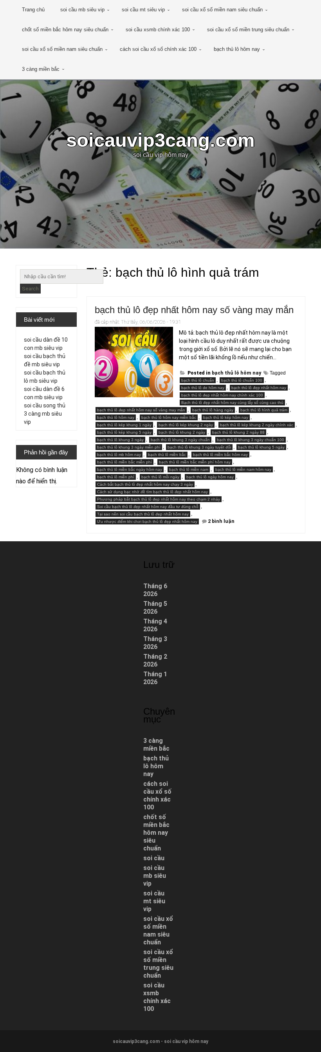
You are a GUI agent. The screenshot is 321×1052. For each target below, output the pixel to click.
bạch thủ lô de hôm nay (202, 387)
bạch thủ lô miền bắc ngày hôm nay (129, 469)
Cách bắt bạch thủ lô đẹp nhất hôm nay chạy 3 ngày (145, 484)
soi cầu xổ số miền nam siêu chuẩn (222, 10)
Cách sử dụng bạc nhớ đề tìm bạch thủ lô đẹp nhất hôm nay (152, 492)
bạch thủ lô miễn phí (115, 477)
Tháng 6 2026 (155, 590)
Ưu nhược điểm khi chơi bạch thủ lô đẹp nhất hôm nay (147, 521)
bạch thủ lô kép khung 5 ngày (124, 432)
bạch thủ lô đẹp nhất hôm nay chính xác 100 (222, 395)
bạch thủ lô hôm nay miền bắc (168, 417)
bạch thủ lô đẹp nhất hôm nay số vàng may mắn (194, 309)
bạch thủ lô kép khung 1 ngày (124, 425)
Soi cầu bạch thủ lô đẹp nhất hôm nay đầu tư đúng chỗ (147, 506)
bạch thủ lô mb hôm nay (119, 454)
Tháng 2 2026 (155, 660)
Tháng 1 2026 (155, 678)
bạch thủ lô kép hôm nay (225, 417)
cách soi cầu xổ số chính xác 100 (158, 49)
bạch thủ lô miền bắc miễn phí (124, 462)
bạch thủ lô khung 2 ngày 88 (238, 432)
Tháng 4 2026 (155, 625)
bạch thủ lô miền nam (188, 469)
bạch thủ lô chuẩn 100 (241, 380)
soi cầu (153, 858)
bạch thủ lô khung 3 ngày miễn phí (128, 447)
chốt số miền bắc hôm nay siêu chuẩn (65, 29)
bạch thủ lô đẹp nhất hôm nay (258, 387)
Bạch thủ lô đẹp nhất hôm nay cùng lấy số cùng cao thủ (232, 402)
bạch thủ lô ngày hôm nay (210, 477)
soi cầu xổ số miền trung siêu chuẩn (248, 29)
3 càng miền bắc (41, 69)
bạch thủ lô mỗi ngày (160, 477)
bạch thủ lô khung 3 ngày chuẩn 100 (250, 440)
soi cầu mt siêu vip (143, 10)
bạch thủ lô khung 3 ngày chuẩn (180, 440)
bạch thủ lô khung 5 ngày (261, 447)
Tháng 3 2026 (155, 642)
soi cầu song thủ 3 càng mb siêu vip (44, 413)
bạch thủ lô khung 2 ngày (182, 432)
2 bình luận (221, 521)
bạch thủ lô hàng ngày (212, 410)
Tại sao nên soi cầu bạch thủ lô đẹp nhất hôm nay (143, 514)
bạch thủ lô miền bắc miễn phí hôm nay (195, 462)
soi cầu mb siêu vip (82, 10)
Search (30, 289)
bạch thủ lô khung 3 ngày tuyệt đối (199, 447)
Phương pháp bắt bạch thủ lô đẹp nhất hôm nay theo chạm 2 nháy (158, 499)
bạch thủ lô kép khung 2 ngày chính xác (256, 425)
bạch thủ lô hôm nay (237, 49)
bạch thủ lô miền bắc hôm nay (220, 454)
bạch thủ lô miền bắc (167, 454)
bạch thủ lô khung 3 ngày (120, 440)
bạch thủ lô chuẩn (197, 380)
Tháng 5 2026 (155, 607)
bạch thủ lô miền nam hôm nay (243, 469)
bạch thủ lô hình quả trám (263, 410)
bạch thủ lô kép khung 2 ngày (186, 425)
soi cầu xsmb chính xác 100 (158, 29)
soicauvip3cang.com (160, 140)
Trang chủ (33, 10)
